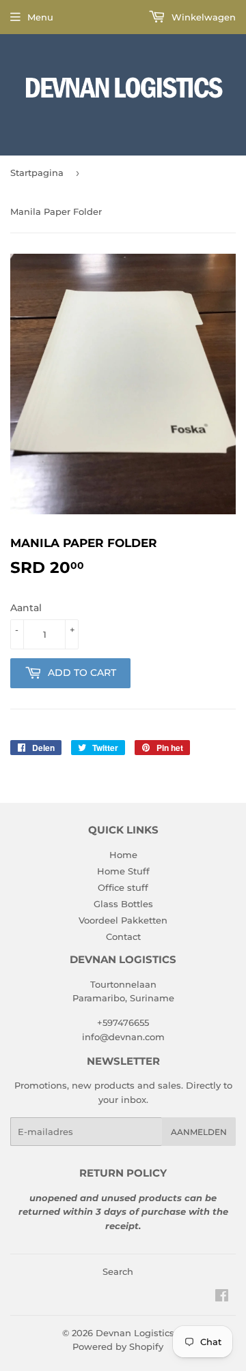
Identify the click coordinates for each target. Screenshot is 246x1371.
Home (123, 854)
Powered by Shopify (117, 1346)
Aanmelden (199, 1132)
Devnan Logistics (135, 1332)
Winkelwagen (202, 17)
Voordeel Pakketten (123, 920)
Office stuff (123, 887)
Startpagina (37, 172)
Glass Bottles (123, 903)
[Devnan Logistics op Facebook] (222, 1297)
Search (117, 1271)
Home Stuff (123, 871)
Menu (40, 17)
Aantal (26, 608)
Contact (123, 936)
